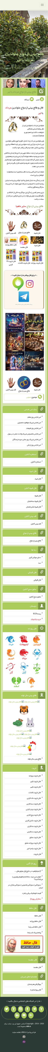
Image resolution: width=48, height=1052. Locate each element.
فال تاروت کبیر (35, 781)
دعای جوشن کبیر (35, 557)
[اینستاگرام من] (20, 1009)
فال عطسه (37, 967)
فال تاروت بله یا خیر (34, 848)
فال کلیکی (37, 580)
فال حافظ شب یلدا (34, 927)
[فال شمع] (15, 342)
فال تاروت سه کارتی (34, 803)
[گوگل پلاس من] (31, 1015)
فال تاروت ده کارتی (34, 832)
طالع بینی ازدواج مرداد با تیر (21, 91)
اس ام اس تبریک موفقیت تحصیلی (29, 422)
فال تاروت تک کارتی (34, 798)
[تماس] (13, 1009)
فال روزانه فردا (35, 989)
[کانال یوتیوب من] (24, 1015)
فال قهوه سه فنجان (34, 501)
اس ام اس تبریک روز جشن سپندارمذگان (26, 439)
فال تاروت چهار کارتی (33, 809)
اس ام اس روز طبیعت (33, 428)
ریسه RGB (37, 613)
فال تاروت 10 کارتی (11, 262)
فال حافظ (38, 915)
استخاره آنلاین (36, 462)
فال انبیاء (38, 479)
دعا (39, 563)
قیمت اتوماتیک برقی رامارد (31, 893)
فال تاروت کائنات (35, 792)
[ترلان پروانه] (24, 84)
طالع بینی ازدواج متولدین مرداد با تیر (24, 57)
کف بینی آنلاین (36, 524)
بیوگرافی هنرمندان (34, 984)
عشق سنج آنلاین (35, 597)
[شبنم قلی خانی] (10, 84)
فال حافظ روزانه (10, 245)
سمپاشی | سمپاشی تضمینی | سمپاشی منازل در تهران (25, 886)
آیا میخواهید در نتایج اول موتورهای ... (28, 871)
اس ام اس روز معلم (34, 417)
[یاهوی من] (41, 1009)
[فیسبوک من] (27, 1009)
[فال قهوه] (34, 342)
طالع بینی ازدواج (29, 206)
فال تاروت (37, 854)
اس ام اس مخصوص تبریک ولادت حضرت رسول (24, 434)
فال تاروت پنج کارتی (34, 815)
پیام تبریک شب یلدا (34, 932)
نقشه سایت (16, 1032)
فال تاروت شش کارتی (33, 820)
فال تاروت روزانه (35, 776)
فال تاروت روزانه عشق (33, 843)
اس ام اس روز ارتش (34, 445)
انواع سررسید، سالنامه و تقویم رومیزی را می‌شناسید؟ (27, 878)
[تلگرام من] (34, 1009)
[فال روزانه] (15, 323)
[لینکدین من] (17, 1015)
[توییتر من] (6, 1009)
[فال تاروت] (34, 323)
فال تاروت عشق (35, 837)
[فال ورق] (15, 361)
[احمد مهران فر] (38, 84)
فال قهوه (38, 495)
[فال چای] (34, 361)
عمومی (28, 397)
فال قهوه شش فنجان (33, 507)
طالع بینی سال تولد (34, 759)
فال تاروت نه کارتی (34, 826)
